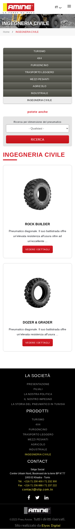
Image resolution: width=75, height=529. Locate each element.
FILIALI (38, 389)
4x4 (39, 58)
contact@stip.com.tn (37, 489)
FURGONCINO (39, 65)
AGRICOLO (39, 86)
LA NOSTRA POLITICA (38, 394)
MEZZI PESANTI (39, 79)
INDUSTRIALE (39, 93)
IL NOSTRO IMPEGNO (38, 399)
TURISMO (39, 51)
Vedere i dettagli (37, 249)
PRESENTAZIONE (38, 384)
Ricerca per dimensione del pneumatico (37, 122)
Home (6, 32)
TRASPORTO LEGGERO (39, 72)
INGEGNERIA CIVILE (39, 100)
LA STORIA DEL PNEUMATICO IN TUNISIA (38, 404)
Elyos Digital (51, 525)
